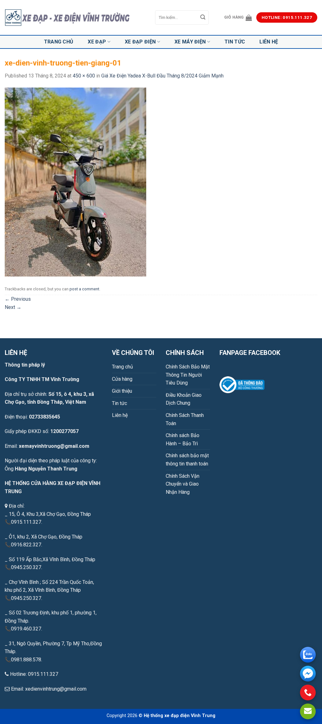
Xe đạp (97, 42)
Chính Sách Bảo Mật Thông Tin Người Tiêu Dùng (188, 375)
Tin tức (235, 42)
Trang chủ (59, 42)
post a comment (84, 289)
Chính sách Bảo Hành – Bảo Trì (182, 439)
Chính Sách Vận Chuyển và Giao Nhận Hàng (182, 484)
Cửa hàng (122, 379)
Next (13, 307)
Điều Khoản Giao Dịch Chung (184, 399)
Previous (18, 299)
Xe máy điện (190, 42)
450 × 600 (84, 76)
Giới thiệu (122, 391)
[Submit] (202, 17)
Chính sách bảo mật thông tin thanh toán (187, 460)
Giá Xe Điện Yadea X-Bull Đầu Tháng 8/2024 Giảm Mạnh (162, 76)
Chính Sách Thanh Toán (185, 419)
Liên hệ (268, 42)
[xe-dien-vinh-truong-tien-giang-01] (75, 182)
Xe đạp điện (140, 42)
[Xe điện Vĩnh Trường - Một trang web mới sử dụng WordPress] (75, 17)
